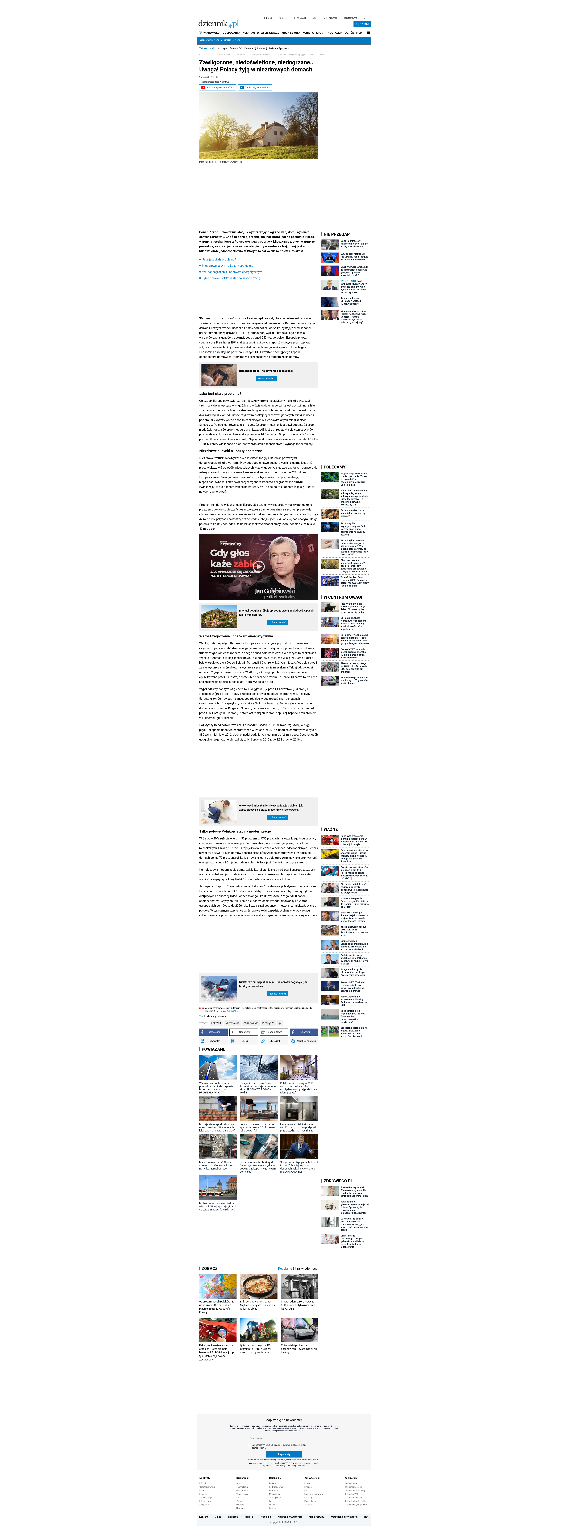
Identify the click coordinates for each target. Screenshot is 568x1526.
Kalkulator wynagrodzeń (356, 1505)
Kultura (272, 1508)
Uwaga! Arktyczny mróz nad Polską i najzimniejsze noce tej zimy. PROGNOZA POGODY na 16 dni (258, 1088)
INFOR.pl (268, 18)
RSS (366, 1516)
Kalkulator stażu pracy (355, 1490)
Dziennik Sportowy (279, 48)
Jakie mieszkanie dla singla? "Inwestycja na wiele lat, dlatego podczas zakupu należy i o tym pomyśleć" (258, 1167)
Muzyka (273, 1505)
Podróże (240, 1505)
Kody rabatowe (276, 1487)
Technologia (242, 1487)
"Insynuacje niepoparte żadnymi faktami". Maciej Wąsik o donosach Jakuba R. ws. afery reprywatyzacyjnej (299, 1167)
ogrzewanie (250, 1023)
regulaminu (286, 1445)
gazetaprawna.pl (351, 18)
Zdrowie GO (236, 48)
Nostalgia (222, 48)
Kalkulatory (351, 1478)
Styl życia (308, 1505)
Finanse (308, 1487)
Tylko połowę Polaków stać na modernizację (231, 278)
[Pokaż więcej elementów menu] (368, 33)
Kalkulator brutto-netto (355, 1501)
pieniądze (268, 1023)
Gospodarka (242, 1490)
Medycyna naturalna (313, 1494)
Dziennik (202, 55)
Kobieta (272, 1483)
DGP (315, 18)
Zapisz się (284, 1454)
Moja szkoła (274, 1494)
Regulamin (265, 1516)
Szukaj (364, 24)
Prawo (307, 1483)
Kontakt (203, 1516)
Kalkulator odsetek (353, 1497)
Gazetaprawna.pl (207, 1487)
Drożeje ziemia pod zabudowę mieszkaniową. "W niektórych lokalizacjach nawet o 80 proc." (217, 1127)
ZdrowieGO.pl (330, 18)
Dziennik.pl (242, 1478)
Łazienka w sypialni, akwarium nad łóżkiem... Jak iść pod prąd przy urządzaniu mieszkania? (298, 1127)
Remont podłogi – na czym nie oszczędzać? (266, 370)
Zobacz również (266, 378)
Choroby (308, 1497)
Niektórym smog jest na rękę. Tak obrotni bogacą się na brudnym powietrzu (273, 984)
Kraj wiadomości (306, 1268)
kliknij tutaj (301, 1466)
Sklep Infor (204, 1505)
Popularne (285, 1268)
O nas (218, 1516)
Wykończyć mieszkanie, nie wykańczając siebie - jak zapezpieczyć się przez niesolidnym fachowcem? (271, 807)
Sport (239, 1497)
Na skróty (204, 1478)
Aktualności (232, 40)
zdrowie (216, 1023)
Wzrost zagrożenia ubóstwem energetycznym (232, 272)
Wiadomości (242, 1494)
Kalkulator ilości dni (353, 1487)
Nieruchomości (209, 40)
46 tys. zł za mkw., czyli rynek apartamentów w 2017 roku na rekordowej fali (257, 1127)
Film (271, 1501)
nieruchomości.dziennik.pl (221, 55)
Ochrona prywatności (290, 1516)
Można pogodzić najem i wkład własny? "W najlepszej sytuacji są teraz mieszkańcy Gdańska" (217, 1206)
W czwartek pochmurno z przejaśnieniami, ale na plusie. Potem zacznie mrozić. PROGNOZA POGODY (216, 1088)
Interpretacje (205, 1501)
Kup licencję (232, 1011)
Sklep (366, 18)
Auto (238, 1483)
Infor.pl (202, 1483)
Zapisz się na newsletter (258, 87)
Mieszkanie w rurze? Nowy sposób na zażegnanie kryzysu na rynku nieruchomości (217, 1165)
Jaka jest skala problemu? (219, 259)
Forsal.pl (203, 1494)
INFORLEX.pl (300, 18)
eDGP (202, 1490)
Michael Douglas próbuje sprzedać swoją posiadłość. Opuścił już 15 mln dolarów (276, 612)
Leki (306, 1490)
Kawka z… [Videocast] (255, 48)
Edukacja (273, 1490)
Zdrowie (240, 1501)
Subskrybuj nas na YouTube (220, 87)
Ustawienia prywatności (344, 1516)
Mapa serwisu (316, 1516)
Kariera (249, 1516)
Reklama (233, 1516)
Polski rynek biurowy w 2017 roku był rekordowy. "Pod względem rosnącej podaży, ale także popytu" (298, 1088)
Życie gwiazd (275, 1497)
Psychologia (310, 1501)
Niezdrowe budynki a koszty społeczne (227, 265)
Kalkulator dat (351, 1483)
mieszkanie (232, 1023)
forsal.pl (283, 18)
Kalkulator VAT (351, 1494)
